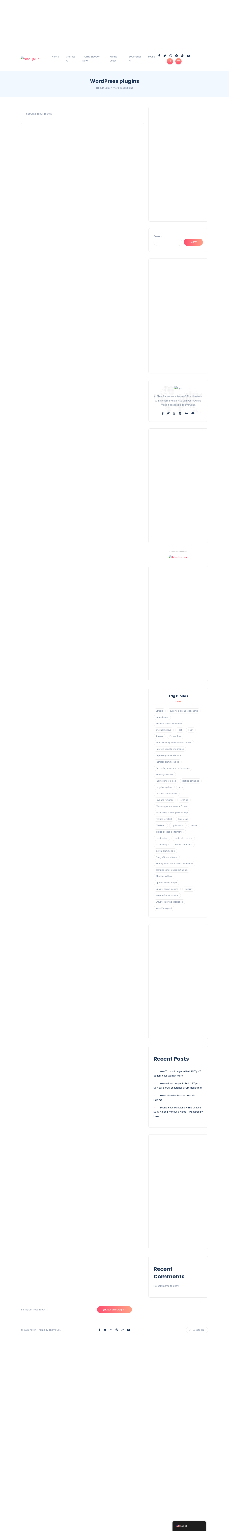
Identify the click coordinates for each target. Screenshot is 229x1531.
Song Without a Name (166, 857)
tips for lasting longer (166, 882)
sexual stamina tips (165, 851)
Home (55, 56)
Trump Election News (91, 58)
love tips (184, 800)
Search (158, 236)
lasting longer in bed (166, 781)
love (181, 787)
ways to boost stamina (167, 895)
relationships (162, 844)
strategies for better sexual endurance (174, 863)
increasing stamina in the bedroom (173, 768)
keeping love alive (164, 774)
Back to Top (199, 1330)
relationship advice (183, 838)
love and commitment (166, 793)
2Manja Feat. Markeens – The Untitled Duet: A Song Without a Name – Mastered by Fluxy (178, 1112)
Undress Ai (70, 58)
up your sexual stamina (167, 889)
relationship (161, 838)
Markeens (183, 819)
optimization (178, 825)
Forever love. (175, 736)
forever (159, 736)
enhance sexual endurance (169, 723)
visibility (188, 889)
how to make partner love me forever (173, 742)
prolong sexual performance (170, 832)
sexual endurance (183, 844)
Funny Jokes (113, 58)
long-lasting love (164, 787)
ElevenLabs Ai (135, 58)
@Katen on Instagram (114, 1309)
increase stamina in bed (167, 762)
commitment (162, 717)
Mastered (160, 825)
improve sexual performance (170, 749)
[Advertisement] (100, 23)
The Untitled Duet (164, 876)
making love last (164, 819)
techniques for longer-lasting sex (172, 870)
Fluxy (190, 730)
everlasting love (163, 730)
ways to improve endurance (169, 902)
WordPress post (164, 908)
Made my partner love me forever (172, 806)
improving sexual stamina (168, 755)
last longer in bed (190, 781)
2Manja (159, 711)
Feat (180, 730)
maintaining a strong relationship (172, 812)
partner (194, 825)
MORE (151, 56)
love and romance (164, 800)
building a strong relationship (184, 711)
